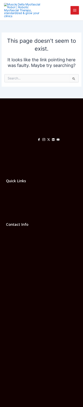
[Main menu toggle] (75, 10)
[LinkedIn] (53, 140)
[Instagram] (43, 140)
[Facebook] (38, 140)
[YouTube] (58, 140)
